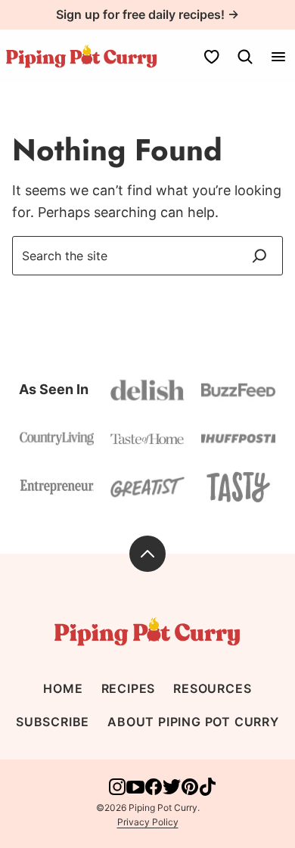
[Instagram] (117, 791)
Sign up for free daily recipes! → (147, 14)
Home (62, 688)
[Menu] (278, 56)
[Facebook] (153, 791)
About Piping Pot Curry (193, 721)
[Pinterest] (190, 791)
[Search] (245, 56)
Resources (212, 688)
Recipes (128, 688)
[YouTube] (135, 791)
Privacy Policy (148, 822)
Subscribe (52, 721)
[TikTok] (208, 791)
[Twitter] (172, 791)
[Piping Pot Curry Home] (81, 56)
